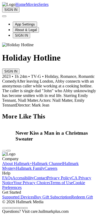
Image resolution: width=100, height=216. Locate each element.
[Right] (8, 150)
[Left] (4, 150)
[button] (56, 136)
